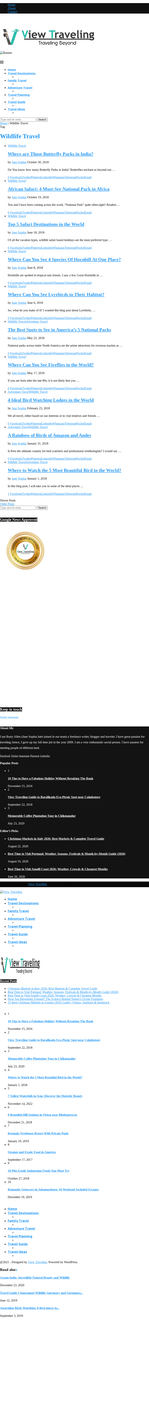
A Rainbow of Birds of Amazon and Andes (49, 435)
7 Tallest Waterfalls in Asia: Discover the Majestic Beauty (45, 1096)
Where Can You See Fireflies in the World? (51, 364)
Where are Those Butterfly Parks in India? (50, 153)
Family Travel (17, 80)
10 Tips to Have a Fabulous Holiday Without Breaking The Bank (50, 778)
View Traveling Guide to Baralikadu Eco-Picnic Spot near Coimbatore (54, 797)
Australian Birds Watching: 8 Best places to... (29, 1308)
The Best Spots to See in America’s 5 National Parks (59, 329)
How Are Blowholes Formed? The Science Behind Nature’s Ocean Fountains (55, 999)
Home (11, 4)
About (12, 8)
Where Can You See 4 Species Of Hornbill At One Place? (64, 259)
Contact (12, 11)
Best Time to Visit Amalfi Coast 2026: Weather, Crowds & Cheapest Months (58, 869)
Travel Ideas (16, 109)
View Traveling (37, 884)
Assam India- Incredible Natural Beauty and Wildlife (35, 1277)
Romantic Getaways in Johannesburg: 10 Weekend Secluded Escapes (53, 1189)
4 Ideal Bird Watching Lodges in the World (51, 400)
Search (42, 119)
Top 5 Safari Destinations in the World (46, 224)
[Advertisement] (74, 610)
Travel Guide (16, 102)
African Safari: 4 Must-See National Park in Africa (58, 188)
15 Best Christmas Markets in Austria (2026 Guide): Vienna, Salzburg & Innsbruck (58, 1002)
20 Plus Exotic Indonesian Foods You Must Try (38, 1170)
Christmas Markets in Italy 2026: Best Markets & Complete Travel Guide (56, 838)
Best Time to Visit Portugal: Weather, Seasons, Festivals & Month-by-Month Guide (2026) (66, 853)
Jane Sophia (19, 162)
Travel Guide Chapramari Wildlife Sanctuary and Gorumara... (41, 1293)
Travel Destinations (22, 73)
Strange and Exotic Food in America (32, 1152)
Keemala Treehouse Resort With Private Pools (38, 1133)
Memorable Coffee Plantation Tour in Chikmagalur (42, 815)
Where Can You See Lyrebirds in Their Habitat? (56, 294)
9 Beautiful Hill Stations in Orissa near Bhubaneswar (42, 1114)
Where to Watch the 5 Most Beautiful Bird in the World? (64, 470)
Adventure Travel (20, 87)
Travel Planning (19, 95)
